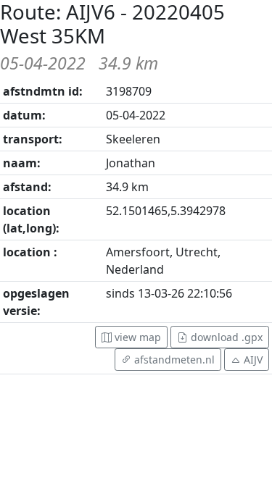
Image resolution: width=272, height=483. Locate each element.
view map (136, 337)
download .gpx (225, 337)
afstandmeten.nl (173, 359)
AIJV (253, 359)
